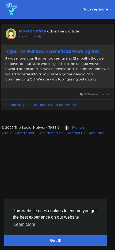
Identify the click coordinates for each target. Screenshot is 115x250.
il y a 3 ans (27, 36)
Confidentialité (50, 132)
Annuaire (97, 132)
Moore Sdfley (32, 31)
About (7, 132)
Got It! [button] (56, 240)
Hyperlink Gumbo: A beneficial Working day (52, 51)
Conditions (25, 132)
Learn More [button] (24, 224)
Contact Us (76, 132)
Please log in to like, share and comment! (41, 104)
